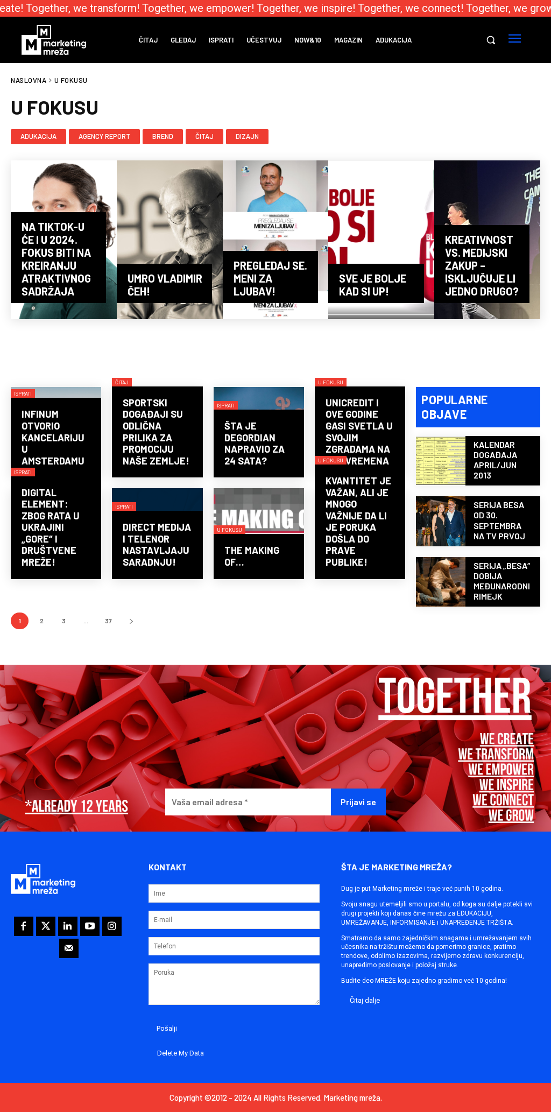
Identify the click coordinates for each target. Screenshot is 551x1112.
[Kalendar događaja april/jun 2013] (440, 460)
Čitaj (204, 136)
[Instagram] (112, 926)
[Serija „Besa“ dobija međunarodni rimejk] (440, 582)
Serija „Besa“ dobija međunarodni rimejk (502, 581)
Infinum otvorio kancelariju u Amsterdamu (53, 437)
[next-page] (131, 621)
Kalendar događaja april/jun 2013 (495, 460)
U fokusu (330, 382)
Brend (162, 136)
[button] (490, 40)
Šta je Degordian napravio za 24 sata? (254, 443)
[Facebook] (23, 926)
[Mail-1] (69, 948)
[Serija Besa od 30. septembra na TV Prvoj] (440, 521)
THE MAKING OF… (251, 556)
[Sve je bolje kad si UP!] (381, 239)
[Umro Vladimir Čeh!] (170, 239)
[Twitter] (45, 926)
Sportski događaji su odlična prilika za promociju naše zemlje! (156, 432)
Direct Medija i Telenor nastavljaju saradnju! (157, 544)
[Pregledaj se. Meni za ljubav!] (276, 239)
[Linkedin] (67, 926)
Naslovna (28, 80)
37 (108, 620)
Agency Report (104, 136)
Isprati (23, 393)
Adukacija (38, 136)
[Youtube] (90, 926)
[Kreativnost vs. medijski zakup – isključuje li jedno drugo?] (487, 239)
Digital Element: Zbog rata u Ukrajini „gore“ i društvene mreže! (51, 527)
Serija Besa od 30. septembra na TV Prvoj (499, 520)
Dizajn (247, 136)
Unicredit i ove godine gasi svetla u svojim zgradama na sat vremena (359, 432)
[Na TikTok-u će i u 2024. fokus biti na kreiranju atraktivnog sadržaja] (64, 239)
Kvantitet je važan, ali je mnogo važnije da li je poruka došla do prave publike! (358, 521)
